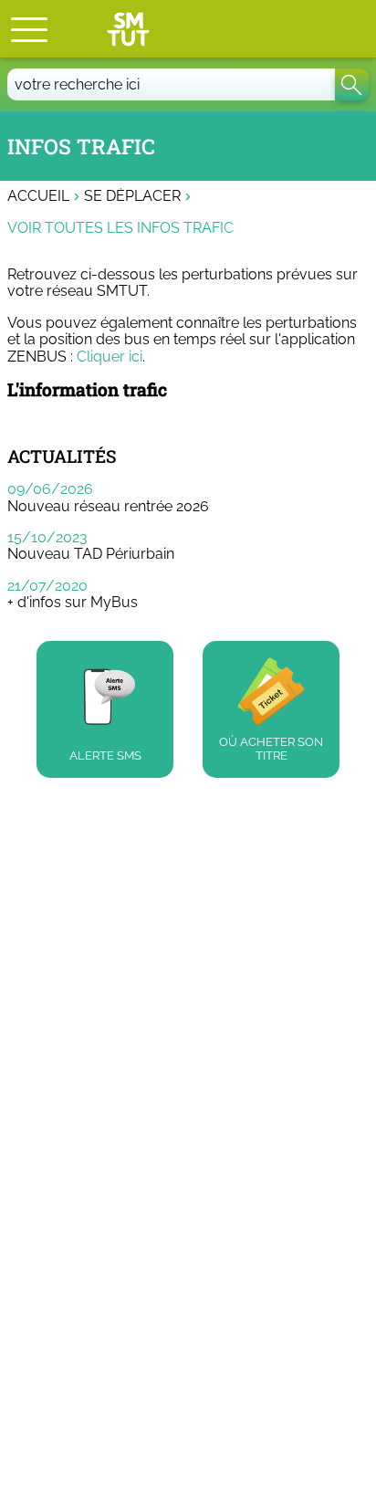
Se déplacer (132, 196)
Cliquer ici (109, 356)
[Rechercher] (352, 84)
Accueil (38, 196)
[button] (29, 29)
